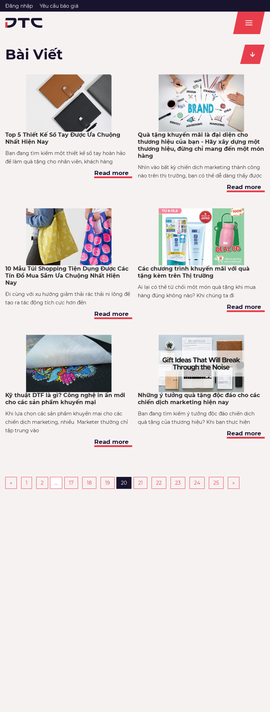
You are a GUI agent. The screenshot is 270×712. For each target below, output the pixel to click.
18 (89, 483)
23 (178, 483)
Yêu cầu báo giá (59, 6)
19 (107, 483)
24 (197, 483)
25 (216, 483)
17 (71, 483)
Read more (111, 172)
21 (140, 483)
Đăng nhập (19, 6)
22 (159, 483)
